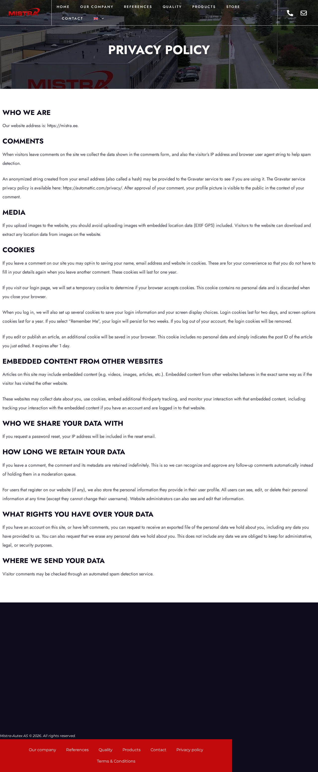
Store (233, 6)
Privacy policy (189, 749)
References (138, 6)
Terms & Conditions (116, 761)
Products (204, 6)
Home (63, 6)
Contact (72, 18)
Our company (97, 6)
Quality (172, 6)
